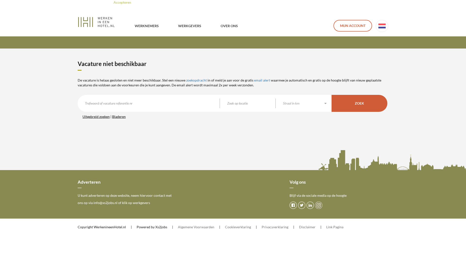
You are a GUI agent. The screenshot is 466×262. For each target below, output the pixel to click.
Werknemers (147, 26)
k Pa (334, 227)
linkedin (310, 205)
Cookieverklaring (238, 227)
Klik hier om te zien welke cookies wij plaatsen (185, 2)
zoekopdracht (196, 80)
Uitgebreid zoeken (96, 117)
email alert (262, 80)
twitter (301, 205)
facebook (293, 205)
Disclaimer (307, 227)
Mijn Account (353, 26)
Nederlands (382, 26)
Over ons (229, 26)
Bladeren (119, 117)
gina (340, 227)
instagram (318, 205)
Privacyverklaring (275, 227)
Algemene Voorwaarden (196, 227)
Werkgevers (189, 26)
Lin (328, 227)
